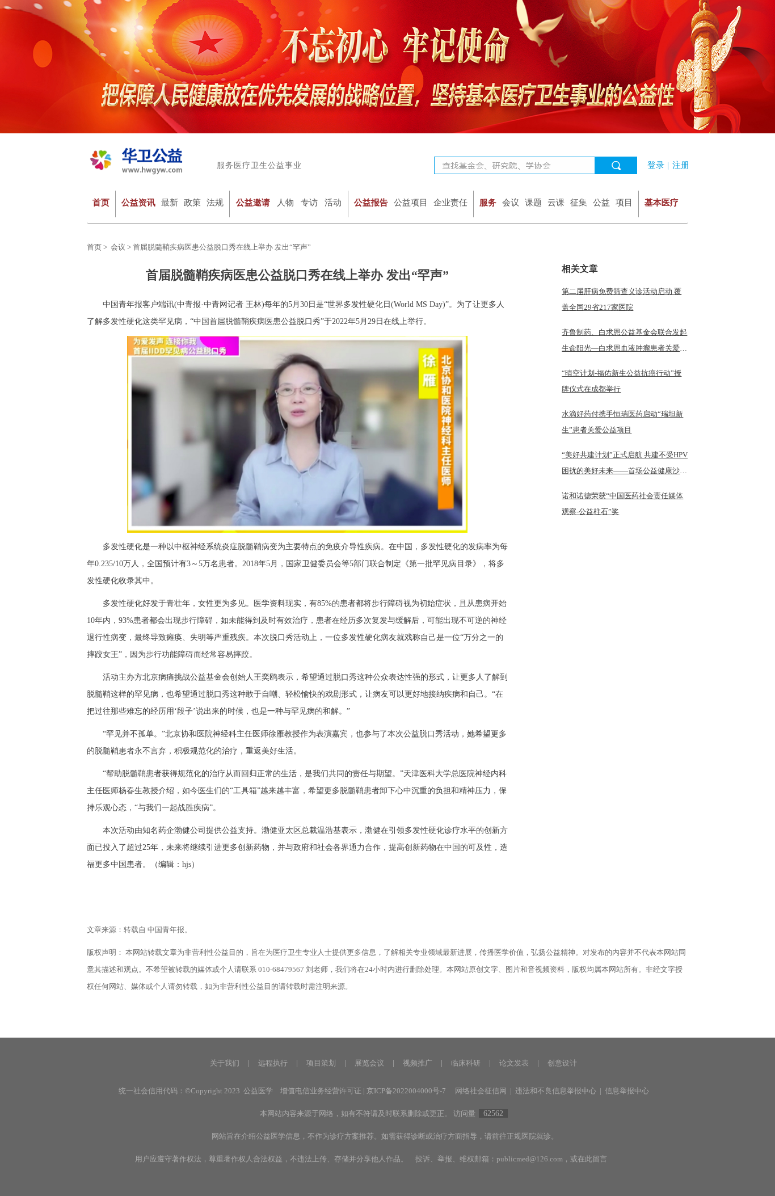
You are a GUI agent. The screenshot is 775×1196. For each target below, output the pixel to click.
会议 (510, 202)
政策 (192, 202)
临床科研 (466, 1063)
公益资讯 (138, 202)
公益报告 (371, 202)
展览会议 (369, 1063)
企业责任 (450, 202)
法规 (215, 202)
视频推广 (417, 1063)
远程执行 (273, 1063)
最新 (169, 202)
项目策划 (321, 1063)
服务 (487, 202)
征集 (578, 202)
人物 (285, 202)
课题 (533, 202)
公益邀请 (253, 202)
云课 (556, 202)
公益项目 (411, 202)
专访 (309, 202)
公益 (601, 202)
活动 (333, 202)
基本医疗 (662, 202)
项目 (624, 202)
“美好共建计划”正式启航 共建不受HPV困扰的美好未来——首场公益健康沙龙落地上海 (625, 470)
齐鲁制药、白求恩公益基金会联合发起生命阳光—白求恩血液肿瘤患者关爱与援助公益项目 (624, 348)
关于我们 (224, 1063)
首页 (100, 202)
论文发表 (514, 1063)
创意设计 (562, 1063)
